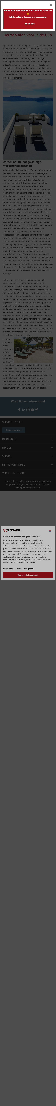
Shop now (30, 23)
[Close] (51, 5)
